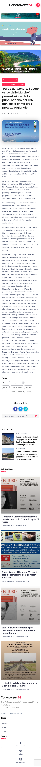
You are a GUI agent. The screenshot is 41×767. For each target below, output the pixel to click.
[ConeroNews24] (20, 5)
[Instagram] (20, 760)
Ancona (6, 383)
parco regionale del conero (13, 391)
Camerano (28, 383)
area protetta (17, 383)
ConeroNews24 (8, 526)
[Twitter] (20, 752)
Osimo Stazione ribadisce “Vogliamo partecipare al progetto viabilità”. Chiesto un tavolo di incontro (27, 455)
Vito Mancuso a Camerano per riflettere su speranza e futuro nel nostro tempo (18, 630)
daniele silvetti (16, 387)
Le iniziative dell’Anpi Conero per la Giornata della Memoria (19, 684)
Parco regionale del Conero (13, 84)
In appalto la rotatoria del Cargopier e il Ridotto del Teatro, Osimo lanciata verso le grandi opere (27, 441)
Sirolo (29, 391)
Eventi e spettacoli (10, 80)
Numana (28, 387)
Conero (6, 387)
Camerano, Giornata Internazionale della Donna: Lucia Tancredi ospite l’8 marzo (20, 519)
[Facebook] (20, 744)
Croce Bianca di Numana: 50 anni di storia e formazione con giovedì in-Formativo (19, 575)
